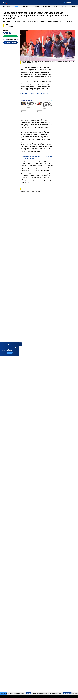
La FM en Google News (11, 39)
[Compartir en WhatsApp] (10, 33)
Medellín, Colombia (54, 693)
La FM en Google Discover (11, 42)
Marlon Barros (8, 24)
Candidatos (22, 191)
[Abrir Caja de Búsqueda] (75, 2)
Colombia (28, 191)
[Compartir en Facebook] (4, 33)
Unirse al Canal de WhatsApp (11, 36)
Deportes (64, 6)
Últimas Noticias (4, 693)
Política (16, 6)
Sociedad (72, 6)
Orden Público (6, 6)
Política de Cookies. (8, 350)
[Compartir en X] (7, 33)
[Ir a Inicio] (4, 2)
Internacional (46, 6)
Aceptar (9, 352)
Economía (36, 6)
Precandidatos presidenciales (26, 193)
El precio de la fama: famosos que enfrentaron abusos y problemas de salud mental (33, 693)
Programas (68, 2)
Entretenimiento (26, 6)
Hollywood (16, 693)
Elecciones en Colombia (36, 191)
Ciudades (56, 6)
